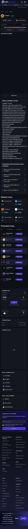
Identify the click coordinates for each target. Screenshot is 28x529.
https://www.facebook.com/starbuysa (11, 153)
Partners (18, 486)
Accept (23, 518)
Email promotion (19, 458)
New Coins (4, 447)
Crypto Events (19, 480)
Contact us (18, 491)
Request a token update (6, 458)
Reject (17, 518)
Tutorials (4, 503)
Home (2, 11)
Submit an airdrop (20, 444)
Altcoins (4, 498)
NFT (3, 501)
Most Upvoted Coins (6, 450)
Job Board (4, 471)
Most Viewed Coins (6, 452)
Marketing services (20, 455)
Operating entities (20, 508)
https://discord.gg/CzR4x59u (9, 156)
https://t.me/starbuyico (7, 155)
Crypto (3, 506)
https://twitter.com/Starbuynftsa (10, 151)
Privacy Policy (10, 425)
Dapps (3, 488)
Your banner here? (22, 7)
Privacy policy (19, 500)
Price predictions (6, 465)
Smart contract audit (20, 464)
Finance (4, 483)
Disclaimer (18, 505)
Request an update (20, 447)
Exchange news (5, 493)
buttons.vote (19, 233)
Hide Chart (14, 95)
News (3, 480)
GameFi (4, 490)
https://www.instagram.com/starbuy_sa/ (12, 158)
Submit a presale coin (21, 442)
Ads (16, 453)
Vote (14, 302)
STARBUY (11, 11)
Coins (6, 11)
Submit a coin (5, 455)
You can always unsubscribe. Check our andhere (13, 425)
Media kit (18, 489)
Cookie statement (20, 502)
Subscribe (14, 428)
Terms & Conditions (20, 497)
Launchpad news (6, 496)
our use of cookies (8, 523)
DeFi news (4, 485)
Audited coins (19, 466)
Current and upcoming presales (6, 444)
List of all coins (5, 440)
